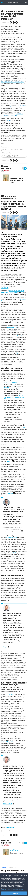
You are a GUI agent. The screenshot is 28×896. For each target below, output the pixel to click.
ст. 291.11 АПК (10, 694)
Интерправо (5, 8)
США (9, 152)
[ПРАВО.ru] (2, 2)
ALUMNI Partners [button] (11, 537)
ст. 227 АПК (13, 553)
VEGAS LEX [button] (9, 493)
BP (4, 152)
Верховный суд (12, 327)
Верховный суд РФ (9, 831)
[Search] (23, 2)
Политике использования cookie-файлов (12, 889)
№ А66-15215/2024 (7, 742)
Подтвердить (14, 893)
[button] (11, 22)
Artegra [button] (9, 461)
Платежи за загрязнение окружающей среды (11, 156)
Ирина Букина (20, 353)
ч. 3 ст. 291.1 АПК (17, 336)
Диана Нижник (10, 827)
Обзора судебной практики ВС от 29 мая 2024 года (14, 397)
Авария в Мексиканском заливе (13, 149)
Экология (6, 147)
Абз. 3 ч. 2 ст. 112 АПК (10, 383)
